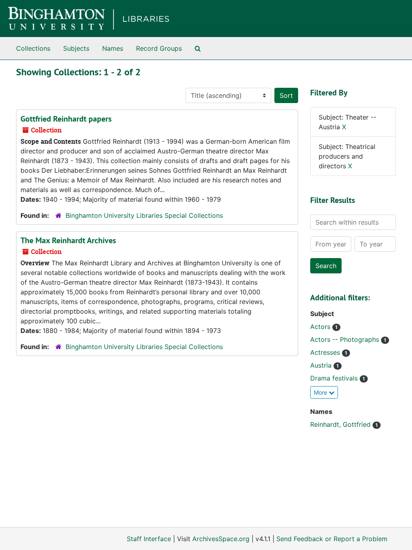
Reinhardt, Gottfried (341, 424)
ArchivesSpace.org (220, 539)
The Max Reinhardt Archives (68, 240)
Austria (322, 365)
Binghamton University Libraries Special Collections (144, 215)
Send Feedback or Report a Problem (331, 539)
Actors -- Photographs (345, 339)
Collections (33, 48)
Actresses (326, 352)
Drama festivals (335, 378)
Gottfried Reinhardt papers (66, 119)
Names (112, 48)
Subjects (76, 48)
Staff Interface (149, 539)
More (321, 392)
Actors (321, 327)
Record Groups (159, 48)
